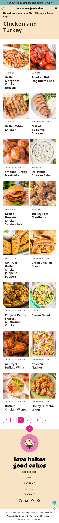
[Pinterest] (39, 501)
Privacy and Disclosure (40, 516)
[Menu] (56, 8)
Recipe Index (16, 13)
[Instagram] (20, 501)
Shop (29, 477)
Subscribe (29, 494)
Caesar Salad (41, 315)
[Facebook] (33, 501)
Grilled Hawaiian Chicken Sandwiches (13, 219)
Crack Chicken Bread (42, 264)
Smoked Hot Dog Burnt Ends (43, 79)
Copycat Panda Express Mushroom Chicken (15, 320)
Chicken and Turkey (44, 13)
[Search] (3, 8)
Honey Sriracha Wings (43, 407)
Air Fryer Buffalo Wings (15, 365)
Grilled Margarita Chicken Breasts (12, 82)
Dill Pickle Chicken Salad (42, 173)
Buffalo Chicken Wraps (15, 407)
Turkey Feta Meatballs (40, 215)
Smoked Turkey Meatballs (16, 173)
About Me (29, 483)
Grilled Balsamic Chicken (38, 129)
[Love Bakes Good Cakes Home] (29, 8)
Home (6, 13)
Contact (30, 489)
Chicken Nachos (37, 365)
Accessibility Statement (17, 516)
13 (38, 420)
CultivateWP (35, 519)
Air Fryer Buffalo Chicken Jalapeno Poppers (11, 269)
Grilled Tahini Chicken (14, 128)
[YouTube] (26, 501)
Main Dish (28, 13)
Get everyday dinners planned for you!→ (29, 2)
